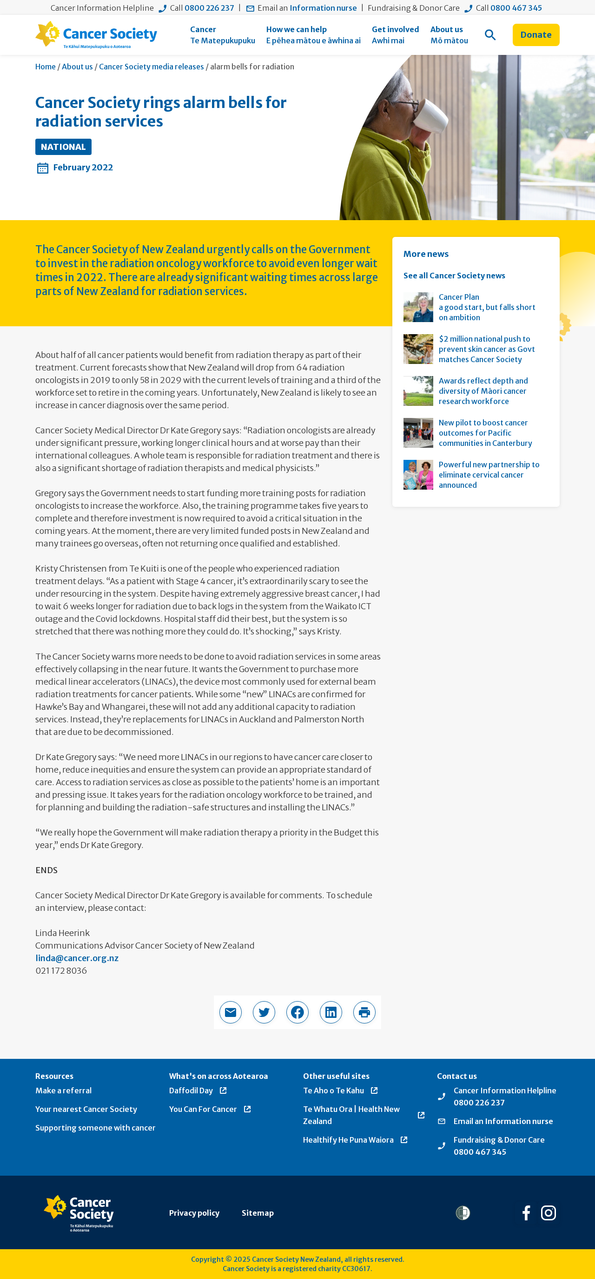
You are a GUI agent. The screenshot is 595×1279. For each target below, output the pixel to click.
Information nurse (323, 8)
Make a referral (63, 1090)
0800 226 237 (209, 8)
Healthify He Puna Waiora (348, 1139)
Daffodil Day (191, 1090)
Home (45, 66)
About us (77, 66)
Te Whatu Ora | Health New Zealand (351, 1115)
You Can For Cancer (203, 1109)
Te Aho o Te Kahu (333, 1090)
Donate (536, 34)
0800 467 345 (516, 8)
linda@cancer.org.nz (77, 958)
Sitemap (258, 1213)
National (63, 146)
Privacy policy (194, 1213)
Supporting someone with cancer (95, 1127)
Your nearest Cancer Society (86, 1109)
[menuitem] (222, 35)
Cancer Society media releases (151, 66)
